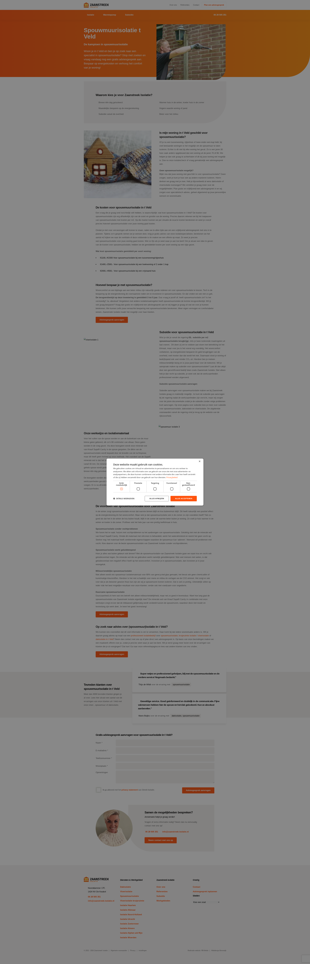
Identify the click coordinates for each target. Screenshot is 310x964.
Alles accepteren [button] (183, 498)
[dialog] (155, 481)
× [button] (199, 461)
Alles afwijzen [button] (156, 498)
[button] (123, 498)
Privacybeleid (172, 477)
